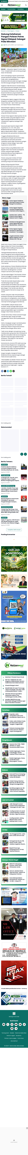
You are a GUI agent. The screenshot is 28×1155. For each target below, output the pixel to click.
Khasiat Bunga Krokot (12, 685)
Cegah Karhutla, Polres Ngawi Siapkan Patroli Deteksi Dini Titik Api (16, 237)
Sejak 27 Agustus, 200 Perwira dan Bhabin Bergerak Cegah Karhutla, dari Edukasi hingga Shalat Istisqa (10, 521)
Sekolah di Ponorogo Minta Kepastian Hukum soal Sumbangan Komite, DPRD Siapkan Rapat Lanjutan (13, 695)
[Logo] (14, 1013)
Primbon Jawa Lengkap (10, 1038)
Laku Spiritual (14, 1041)
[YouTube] (16, 1024)
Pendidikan (21, 9)
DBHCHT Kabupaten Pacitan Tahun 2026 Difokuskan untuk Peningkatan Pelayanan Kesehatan (16, 865)
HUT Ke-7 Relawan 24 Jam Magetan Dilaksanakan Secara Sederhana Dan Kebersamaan (14, 681)
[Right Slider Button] (26, 9)
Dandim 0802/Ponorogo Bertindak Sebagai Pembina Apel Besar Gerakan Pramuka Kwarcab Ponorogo (15, 701)
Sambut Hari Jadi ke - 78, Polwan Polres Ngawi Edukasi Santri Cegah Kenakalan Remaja (17, 216)
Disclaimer (18, 1035)
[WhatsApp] (11, 371)
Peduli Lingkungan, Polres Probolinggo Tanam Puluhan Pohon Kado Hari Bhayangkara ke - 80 (17, 752)
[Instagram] (11, 1024)
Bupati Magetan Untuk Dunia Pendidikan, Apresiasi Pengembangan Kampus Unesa (10, 500)
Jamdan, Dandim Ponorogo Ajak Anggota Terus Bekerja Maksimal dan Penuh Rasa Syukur (9, 489)
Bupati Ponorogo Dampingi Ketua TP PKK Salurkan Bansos (16, 849)
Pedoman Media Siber (20, 1033)
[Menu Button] (2, 5)
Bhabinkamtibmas (7, 507)
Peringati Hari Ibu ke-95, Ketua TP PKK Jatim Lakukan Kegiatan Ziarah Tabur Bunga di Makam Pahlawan (17, 842)
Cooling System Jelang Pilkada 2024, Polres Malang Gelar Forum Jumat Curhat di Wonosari (16, 819)
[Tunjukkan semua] (25, 710)
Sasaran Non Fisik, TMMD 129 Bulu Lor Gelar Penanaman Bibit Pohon (17, 745)
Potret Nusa (21, 1038)
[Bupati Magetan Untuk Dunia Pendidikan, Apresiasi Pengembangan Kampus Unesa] (24, 498)
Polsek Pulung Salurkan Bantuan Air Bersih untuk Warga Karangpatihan (16, 782)
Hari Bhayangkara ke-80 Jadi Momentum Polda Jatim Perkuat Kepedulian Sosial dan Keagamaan (17, 789)
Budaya (3, 9)
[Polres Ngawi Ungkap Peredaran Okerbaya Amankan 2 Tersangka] (5, 231)
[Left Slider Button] (21, 454)
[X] (5, 371)
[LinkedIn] (11, 1028)
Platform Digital (11, 1035)
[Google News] (20, 1024)
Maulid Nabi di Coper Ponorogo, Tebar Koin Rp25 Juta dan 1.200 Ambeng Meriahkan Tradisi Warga (15, 689)
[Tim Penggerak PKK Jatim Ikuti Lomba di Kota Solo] (5, 836)
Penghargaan (5, 475)
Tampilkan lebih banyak (14, 529)
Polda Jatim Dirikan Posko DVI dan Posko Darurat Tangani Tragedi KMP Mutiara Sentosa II (17, 722)
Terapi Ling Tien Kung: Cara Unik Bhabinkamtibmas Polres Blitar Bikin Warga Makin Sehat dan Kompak (10, 511)
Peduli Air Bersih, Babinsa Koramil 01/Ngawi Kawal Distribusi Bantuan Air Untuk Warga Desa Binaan (9, 468)
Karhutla (4, 517)
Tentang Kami (5, 1033)
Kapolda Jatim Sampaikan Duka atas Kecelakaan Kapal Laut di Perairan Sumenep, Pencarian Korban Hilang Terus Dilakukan (17, 715)
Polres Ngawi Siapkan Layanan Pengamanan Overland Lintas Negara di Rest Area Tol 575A (17, 209)
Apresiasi (4, 496)
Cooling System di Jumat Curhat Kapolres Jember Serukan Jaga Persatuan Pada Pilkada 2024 (17, 812)
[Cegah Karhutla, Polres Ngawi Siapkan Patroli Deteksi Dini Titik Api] (5, 238)
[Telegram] (8, 371)
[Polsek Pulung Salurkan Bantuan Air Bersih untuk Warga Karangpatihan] (5, 783)
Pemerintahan (11, 9)
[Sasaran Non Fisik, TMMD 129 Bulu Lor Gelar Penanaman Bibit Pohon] (5, 746)
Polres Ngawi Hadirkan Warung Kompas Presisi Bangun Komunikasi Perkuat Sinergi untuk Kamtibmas (16, 202)
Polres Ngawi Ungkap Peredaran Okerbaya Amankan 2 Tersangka (16, 230)
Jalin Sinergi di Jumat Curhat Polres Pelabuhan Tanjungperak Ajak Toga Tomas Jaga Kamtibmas (17, 805)
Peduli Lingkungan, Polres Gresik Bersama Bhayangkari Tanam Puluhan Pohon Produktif (17, 759)
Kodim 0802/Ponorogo (8, 486)
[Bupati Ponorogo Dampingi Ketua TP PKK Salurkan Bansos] (5, 850)
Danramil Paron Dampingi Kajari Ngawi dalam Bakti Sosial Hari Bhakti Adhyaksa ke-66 (17, 775)
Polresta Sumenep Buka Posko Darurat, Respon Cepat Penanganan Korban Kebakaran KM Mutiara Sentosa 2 (16, 729)
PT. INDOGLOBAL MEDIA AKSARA (16, 1046)
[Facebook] (2, 371)
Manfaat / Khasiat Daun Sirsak (14, 677)
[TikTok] (24, 1024)
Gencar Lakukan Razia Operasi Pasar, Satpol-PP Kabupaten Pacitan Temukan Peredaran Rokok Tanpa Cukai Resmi (17, 872)
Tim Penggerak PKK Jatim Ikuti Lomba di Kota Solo (17, 834)
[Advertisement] (14, 1141)
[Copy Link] (13, 371)
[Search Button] (25, 5)
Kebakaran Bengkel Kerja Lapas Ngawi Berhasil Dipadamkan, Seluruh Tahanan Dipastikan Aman (17, 223)
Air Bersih (4, 464)
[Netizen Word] (14, 5)
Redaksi (12, 1033)
